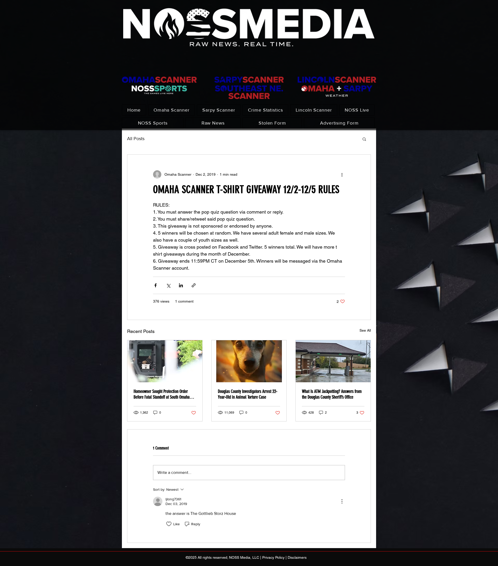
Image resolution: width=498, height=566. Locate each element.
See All (365, 330)
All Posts (135, 138)
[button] (364, 139)
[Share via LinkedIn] (180, 285)
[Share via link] (193, 285)
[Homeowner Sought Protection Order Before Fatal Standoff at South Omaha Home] (164, 361)
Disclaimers (297, 557)
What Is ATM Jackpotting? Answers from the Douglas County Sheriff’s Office (332, 394)
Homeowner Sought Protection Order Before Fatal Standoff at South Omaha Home (162, 394)
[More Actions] (342, 501)
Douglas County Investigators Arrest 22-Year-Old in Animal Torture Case (247, 394)
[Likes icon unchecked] (168, 524)
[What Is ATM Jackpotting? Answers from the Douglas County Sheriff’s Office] (333, 361)
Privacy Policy (273, 557)
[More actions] (342, 174)
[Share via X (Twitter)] (168, 285)
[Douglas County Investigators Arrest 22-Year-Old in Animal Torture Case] (249, 361)
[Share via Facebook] (155, 285)
